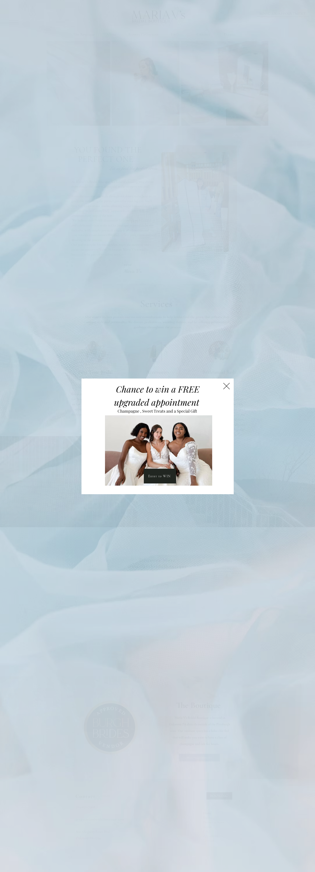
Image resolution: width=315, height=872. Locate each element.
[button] (226, 386)
